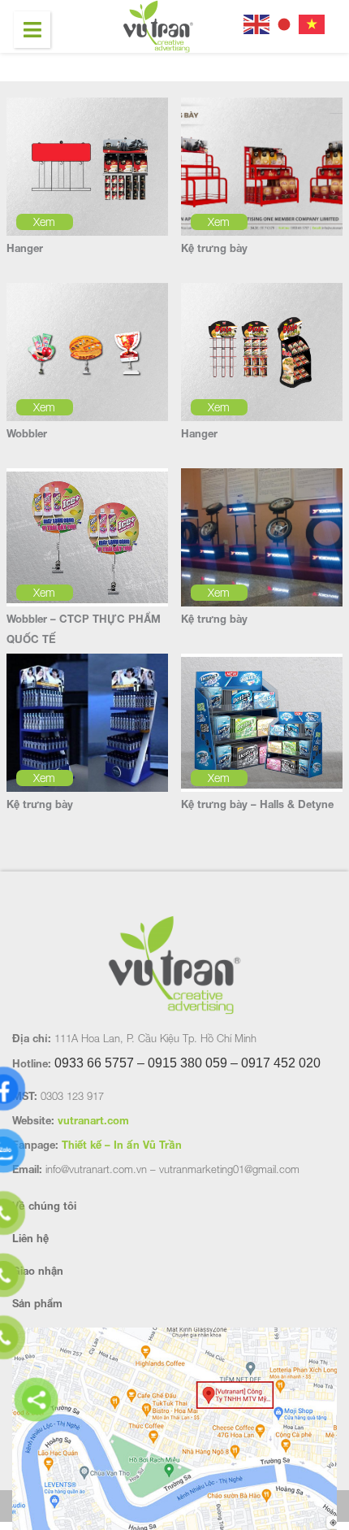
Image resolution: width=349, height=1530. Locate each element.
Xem (44, 221)
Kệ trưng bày (214, 247)
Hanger (24, 247)
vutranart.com (93, 1120)
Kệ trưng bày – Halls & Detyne (257, 804)
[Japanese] (285, 22)
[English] (257, 22)
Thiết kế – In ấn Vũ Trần (122, 1144)
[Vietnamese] (312, 22)
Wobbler (26, 433)
